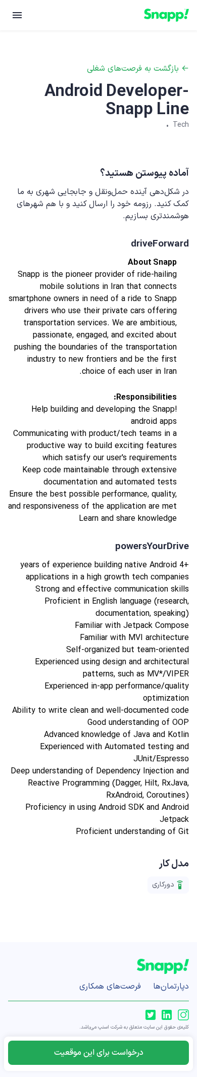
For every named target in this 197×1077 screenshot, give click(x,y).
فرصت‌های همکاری (110, 987)
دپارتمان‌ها (171, 987)
